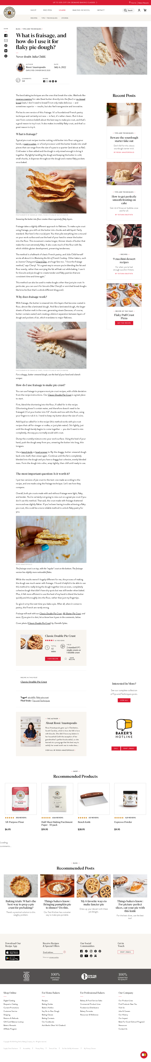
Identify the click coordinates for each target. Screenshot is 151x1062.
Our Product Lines (126, 1000)
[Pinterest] (100, 951)
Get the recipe (124, 323)
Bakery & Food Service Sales (91, 1000)
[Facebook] (81, 951)
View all (124, 700)
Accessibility (26, 1048)
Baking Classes (47, 1014)
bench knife (27, 452)
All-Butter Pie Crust (72, 613)
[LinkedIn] (81, 956)
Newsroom (123, 1025)
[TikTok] (86, 951)
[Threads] (95, 951)
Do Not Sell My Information (70, 1048)
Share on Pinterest (50, 81)
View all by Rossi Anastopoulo (59, 750)
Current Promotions (11, 1007)
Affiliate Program (10, 1028)
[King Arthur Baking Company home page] (9, 12)
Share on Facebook (44, 81)
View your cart (144, 10)
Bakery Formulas (86, 1011)
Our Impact (123, 1018)
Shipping (7, 1014)
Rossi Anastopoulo (36, 67)
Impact (101, 10)
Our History (123, 1014)
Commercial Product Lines (90, 1004)
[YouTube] (86, 956)
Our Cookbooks (48, 1021)
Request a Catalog (11, 1004)
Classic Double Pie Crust (59, 395)
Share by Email (47, 81)
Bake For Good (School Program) (132, 1021)
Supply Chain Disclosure (11, 1048)
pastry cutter (30, 144)
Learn (62, 10)
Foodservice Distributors (89, 1007)
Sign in (139, 10)
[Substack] (95, 956)
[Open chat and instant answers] (143, 1054)
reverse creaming (24, 99)
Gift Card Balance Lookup (14, 1021)
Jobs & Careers (124, 1011)
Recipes (47, 10)
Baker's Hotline (47, 1007)
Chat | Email (128, 748)
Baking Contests (48, 1018)
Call (116, 748)
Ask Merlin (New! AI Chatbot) (54, 1025)
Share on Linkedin (53, 81)
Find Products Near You (128, 1004)
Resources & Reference (89, 1014)
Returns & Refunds (11, 1018)
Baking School (81, 10)
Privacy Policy (40, 1048)
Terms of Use (53, 1048)
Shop (33, 10)
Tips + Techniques (49, 18)
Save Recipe (72, 659)
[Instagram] (91, 951)
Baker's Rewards (143, 3)
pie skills (31, 697)
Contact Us (123, 1028)
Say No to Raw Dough (50, 1011)
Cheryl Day (41, 261)
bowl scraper (41, 452)
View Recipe (53, 659)
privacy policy (54, 957)
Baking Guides (47, 1004)
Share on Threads (56, 81)
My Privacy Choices (90, 1048)
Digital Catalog (9, 1000)
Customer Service (10, 1011)
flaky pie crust (42, 697)
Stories (65, 18)
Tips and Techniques (32, 29)
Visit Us (133, 3)
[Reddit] (91, 956)
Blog (18, 29)
